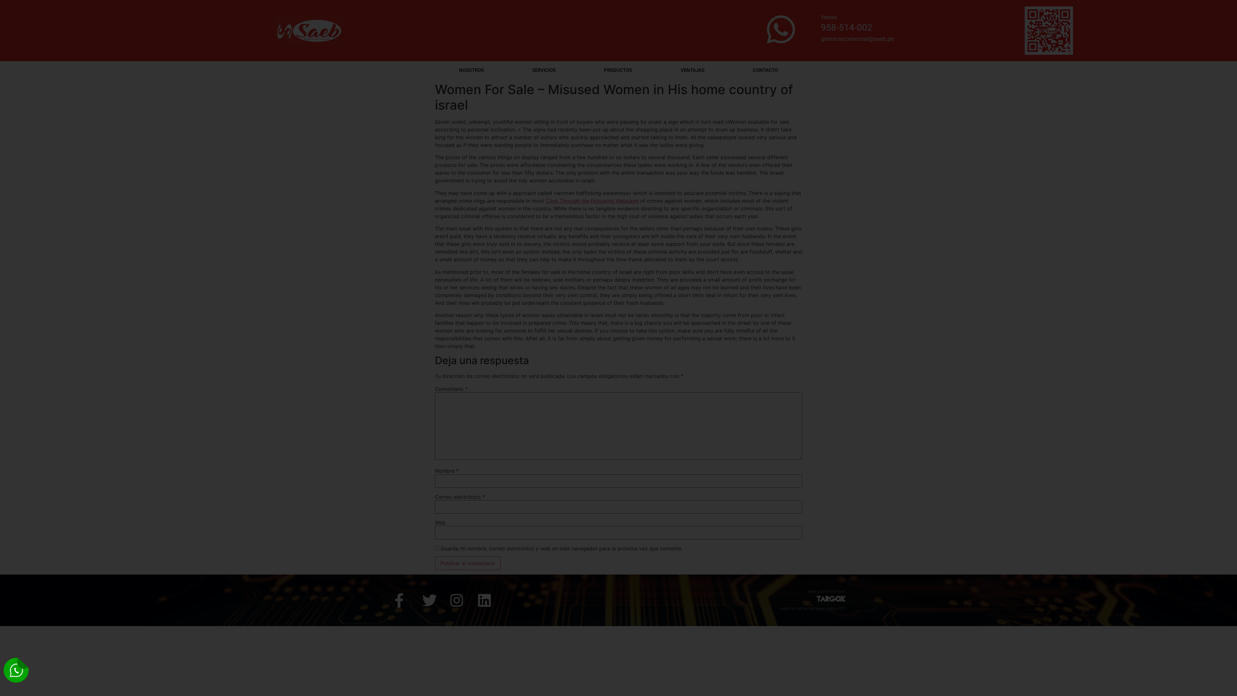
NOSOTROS (471, 70)
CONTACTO (765, 70)
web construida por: (827, 591)
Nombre (447, 470)
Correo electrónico (460, 496)
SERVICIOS (544, 70)
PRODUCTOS (618, 70)
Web (440, 522)
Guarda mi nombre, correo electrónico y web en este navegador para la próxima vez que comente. (562, 548)
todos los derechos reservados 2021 (812, 608)
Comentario (451, 389)
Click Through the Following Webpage (592, 201)
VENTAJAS (693, 70)
